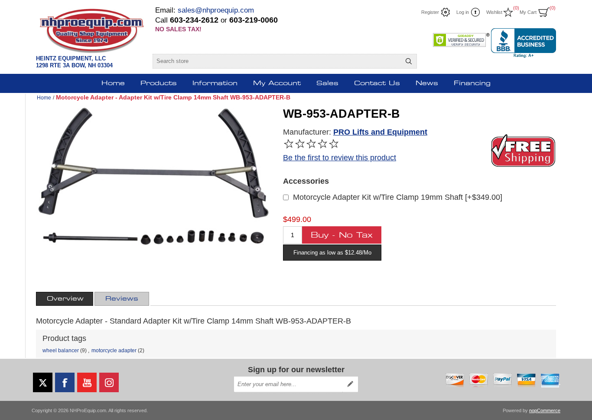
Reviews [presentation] (121, 299)
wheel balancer (60, 350)
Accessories (306, 181)
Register (430, 12)
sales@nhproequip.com (216, 10)
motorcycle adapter (114, 350)
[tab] (65, 299)
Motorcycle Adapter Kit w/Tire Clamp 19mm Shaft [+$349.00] (397, 197)
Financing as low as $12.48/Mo (332, 252)
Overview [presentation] (65, 299)
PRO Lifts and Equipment (380, 132)
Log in (462, 12)
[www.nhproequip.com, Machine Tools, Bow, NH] (523, 43)
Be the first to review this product (339, 157)
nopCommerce (544, 410)
